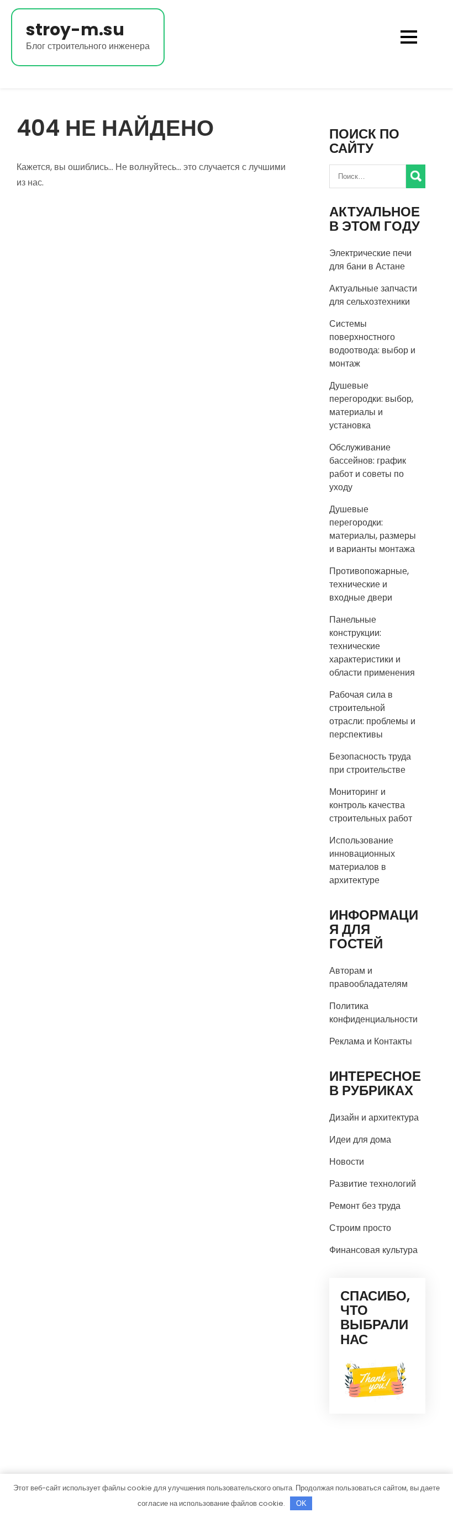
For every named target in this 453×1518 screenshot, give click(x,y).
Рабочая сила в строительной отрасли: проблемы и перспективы (372, 714)
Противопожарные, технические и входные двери (369, 584)
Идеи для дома (360, 1139)
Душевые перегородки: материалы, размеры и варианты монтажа (372, 529)
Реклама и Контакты (370, 1041)
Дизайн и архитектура (374, 1117)
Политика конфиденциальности (373, 1013)
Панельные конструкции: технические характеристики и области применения (372, 646)
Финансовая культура (373, 1250)
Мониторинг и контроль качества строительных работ (370, 805)
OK (301, 1503)
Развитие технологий (372, 1183)
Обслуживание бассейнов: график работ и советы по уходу (367, 467)
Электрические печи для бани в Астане (370, 260)
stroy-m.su (75, 29)
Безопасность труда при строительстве (370, 763)
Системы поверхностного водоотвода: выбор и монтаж (372, 343)
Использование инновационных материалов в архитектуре (362, 860)
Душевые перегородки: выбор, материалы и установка (371, 405)
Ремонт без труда (365, 1205)
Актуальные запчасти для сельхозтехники (373, 295)
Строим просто (360, 1228)
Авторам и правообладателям (368, 977)
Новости (346, 1161)
